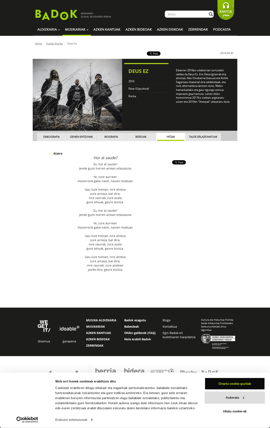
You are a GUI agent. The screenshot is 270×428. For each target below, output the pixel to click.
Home (38, 43)
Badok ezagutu (135, 320)
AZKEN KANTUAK (98, 333)
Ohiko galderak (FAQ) (140, 333)
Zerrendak (198, 29)
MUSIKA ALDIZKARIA (101, 320)
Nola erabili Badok (137, 339)
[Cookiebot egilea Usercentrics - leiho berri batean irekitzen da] (27, 420)
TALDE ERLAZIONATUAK (203, 137)
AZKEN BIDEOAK (98, 339)
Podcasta (222, 29)
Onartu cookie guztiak (235, 383)
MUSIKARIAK (95, 326)
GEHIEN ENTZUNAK (81, 137)
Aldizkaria (47, 29)
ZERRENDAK (94, 345)
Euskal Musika (54, 43)
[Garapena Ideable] (69, 328)
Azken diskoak (170, 29)
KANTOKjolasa (226, 13)
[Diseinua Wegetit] (44, 326)
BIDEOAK (140, 137)
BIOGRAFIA (111, 137)
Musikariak (75, 29)
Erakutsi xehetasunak (71, 419)
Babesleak (131, 326)
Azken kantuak (106, 29)
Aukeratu (232, 397)
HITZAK (171, 137)
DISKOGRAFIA (51, 137)
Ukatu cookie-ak (235, 411)
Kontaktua (170, 326)
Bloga (166, 320)
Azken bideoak (139, 29)
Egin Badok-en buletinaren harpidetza (179, 335)
